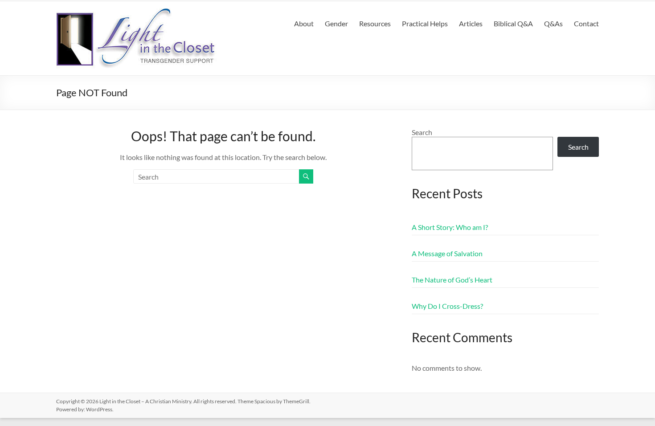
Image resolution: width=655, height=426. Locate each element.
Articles (471, 23)
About (304, 23)
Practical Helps (425, 23)
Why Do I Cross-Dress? (447, 306)
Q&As (553, 23)
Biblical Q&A (513, 23)
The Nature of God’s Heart (452, 279)
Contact (586, 23)
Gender (336, 23)
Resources (375, 23)
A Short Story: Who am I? (450, 227)
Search (422, 132)
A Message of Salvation (447, 253)
